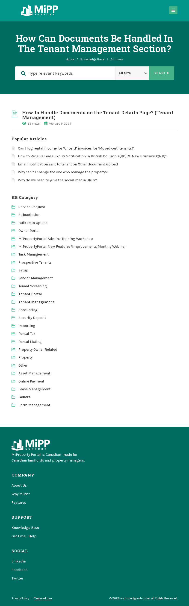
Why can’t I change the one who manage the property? (63, 172)
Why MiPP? (21, 494)
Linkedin (19, 561)
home (70, 59)
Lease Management (34, 389)
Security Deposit (32, 317)
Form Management (34, 405)
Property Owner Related (37, 349)
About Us (19, 485)
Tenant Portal (30, 294)
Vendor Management (35, 278)
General (25, 397)
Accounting (28, 310)
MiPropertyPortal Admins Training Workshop (55, 238)
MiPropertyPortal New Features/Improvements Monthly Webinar (72, 246)
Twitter (17, 578)
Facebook (20, 570)
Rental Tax (26, 333)
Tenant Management (36, 302)
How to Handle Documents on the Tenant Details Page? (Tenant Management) (97, 114)
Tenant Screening (32, 286)
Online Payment (31, 381)
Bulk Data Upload (33, 223)
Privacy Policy (20, 598)
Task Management (33, 254)
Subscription (29, 214)
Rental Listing (30, 341)
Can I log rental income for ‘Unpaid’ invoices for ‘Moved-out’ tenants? (76, 148)
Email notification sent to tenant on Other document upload (68, 164)
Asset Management (34, 373)
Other (22, 365)
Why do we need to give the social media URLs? (57, 180)
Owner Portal (29, 230)
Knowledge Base (92, 59)
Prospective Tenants (35, 262)
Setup (23, 270)
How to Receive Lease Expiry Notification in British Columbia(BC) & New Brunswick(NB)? (92, 156)
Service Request (31, 207)
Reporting (26, 326)
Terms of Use (43, 598)
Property (25, 357)
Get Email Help (24, 536)
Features (19, 502)
